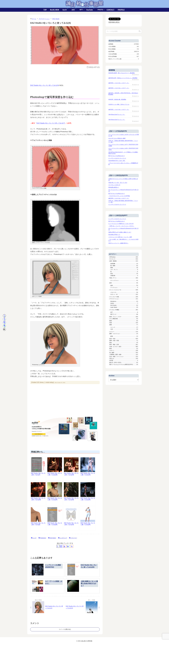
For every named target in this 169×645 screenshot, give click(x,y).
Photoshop (43, 538)
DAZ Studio (53, 538)
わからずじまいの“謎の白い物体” (117, 138)
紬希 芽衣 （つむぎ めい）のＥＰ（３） (118, 109)
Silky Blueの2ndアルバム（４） (116, 119)
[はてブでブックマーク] (4, 322)
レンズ (34, 538)
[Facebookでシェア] (4, 319)
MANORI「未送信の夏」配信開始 (117, 99)
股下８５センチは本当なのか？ (116, 155)
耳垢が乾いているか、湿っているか (117, 182)
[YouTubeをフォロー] (64, 546)
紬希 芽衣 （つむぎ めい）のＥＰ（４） (118, 88)
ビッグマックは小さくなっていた (117, 158)
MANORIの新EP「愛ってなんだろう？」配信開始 (121, 73)
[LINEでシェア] (4, 326)
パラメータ (74, 538)
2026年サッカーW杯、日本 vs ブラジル (118, 104)
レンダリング (63, 538)
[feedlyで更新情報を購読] (68, 546)
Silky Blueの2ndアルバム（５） (116, 114)
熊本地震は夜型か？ (113, 187)
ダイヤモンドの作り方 (114, 185)
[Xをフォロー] (58, 546)
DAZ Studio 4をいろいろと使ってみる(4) (44, 85)
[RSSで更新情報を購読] (71, 546)
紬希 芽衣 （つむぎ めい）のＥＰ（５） (118, 83)
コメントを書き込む (65, 629)
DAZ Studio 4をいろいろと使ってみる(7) (50, 123)
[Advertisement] (65, 75)
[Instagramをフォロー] (61, 546)
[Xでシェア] (4, 315)
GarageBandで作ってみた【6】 (116, 160)
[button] (4, 329)
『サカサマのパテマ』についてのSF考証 (119, 196)
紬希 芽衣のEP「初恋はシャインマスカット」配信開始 (122, 78)
